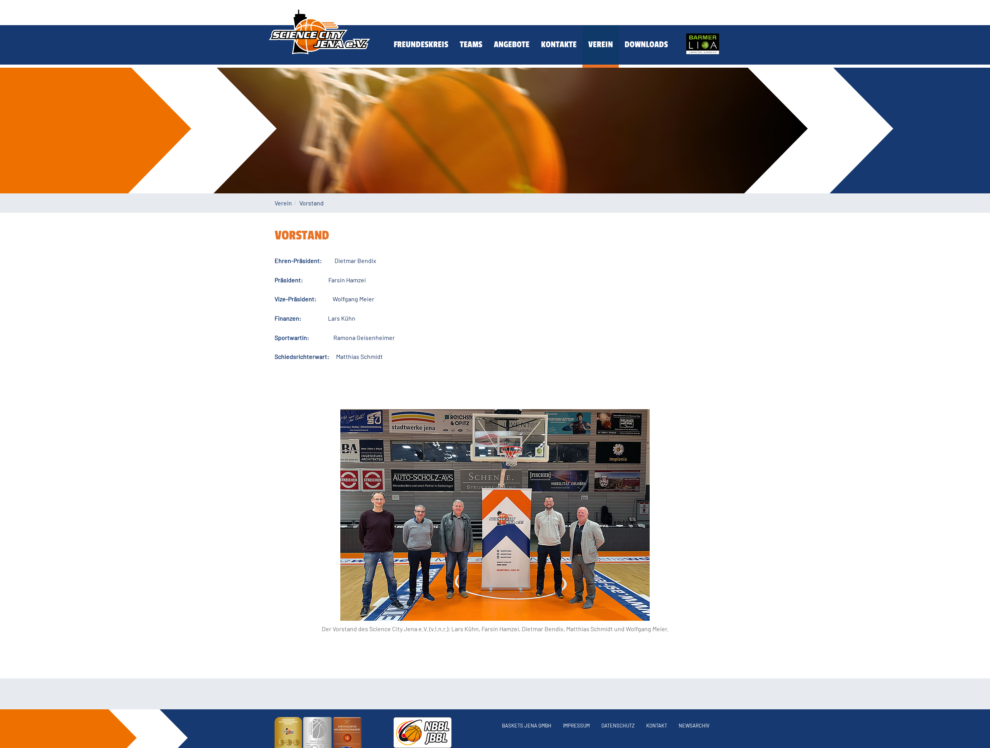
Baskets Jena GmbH (526, 725)
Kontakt (656, 725)
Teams (471, 44)
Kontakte (559, 44)
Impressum (576, 725)
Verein (600, 44)
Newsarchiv (694, 725)
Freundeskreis (421, 44)
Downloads (646, 44)
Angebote (511, 44)
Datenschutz (618, 725)
